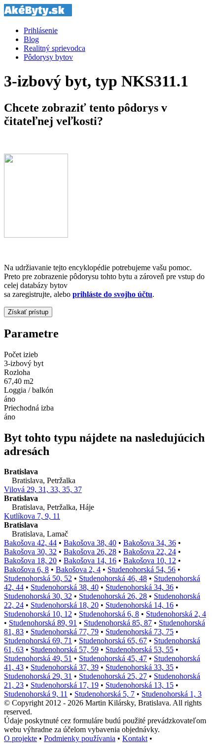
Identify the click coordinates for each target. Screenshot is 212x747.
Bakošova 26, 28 (90, 551)
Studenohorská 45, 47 (113, 658)
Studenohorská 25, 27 (113, 676)
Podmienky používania (79, 738)
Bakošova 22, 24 (149, 551)
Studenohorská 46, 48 (113, 578)
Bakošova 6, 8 (26, 569)
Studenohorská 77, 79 (65, 631)
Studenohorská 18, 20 (65, 605)
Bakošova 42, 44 (30, 543)
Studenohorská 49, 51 (38, 658)
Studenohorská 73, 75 (140, 631)
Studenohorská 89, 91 (43, 623)
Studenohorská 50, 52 (38, 578)
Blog (31, 39)
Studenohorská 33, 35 (140, 667)
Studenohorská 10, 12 (38, 614)
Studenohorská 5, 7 (104, 694)
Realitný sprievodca (54, 48)
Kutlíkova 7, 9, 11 (32, 516)
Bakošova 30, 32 (30, 551)
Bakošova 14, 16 (90, 560)
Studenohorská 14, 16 (140, 605)
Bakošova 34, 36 (149, 543)
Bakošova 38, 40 (90, 543)
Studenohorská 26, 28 (113, 596)
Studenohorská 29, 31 (38, 676)
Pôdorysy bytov (48, 57)
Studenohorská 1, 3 (171, 694)
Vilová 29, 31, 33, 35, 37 (43, 489)
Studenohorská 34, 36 (140, 587)
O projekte (20, 738)
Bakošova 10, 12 (149, 560)
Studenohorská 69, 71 (38, 640)
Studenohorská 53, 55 (140, 649)
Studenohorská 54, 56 (141, 569)
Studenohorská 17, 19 (65, 685)
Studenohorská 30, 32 (38, 596)
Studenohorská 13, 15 (140, 685)
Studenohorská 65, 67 (113, 640)
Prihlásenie (41, 30)
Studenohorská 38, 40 (65, 587)
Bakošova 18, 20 (30, 560)
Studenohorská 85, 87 (118, 623)
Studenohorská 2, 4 (176, 614)
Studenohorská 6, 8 (109, 614)
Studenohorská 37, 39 (65, 667)
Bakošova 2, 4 (78, 569)
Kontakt (134, 738)
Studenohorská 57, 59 (65, 649)
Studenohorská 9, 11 (36, 694)
